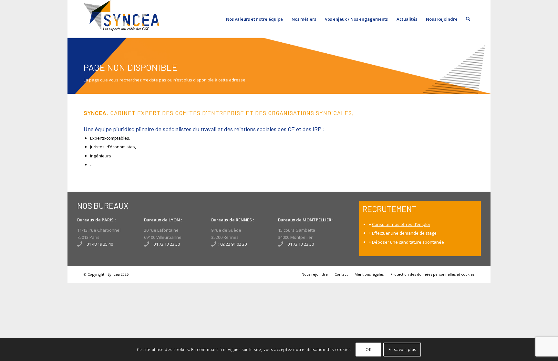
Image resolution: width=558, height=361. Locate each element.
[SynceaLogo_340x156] (122, 19)
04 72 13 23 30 (166, 244)
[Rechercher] (468, 19)
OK (368, 349)
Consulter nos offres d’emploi (401, 224)
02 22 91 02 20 (233, 244)
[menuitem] (254, 19)
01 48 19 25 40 (100, 244)
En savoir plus (402, 349)
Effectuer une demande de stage (404, 233)
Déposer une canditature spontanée (408, 242)
